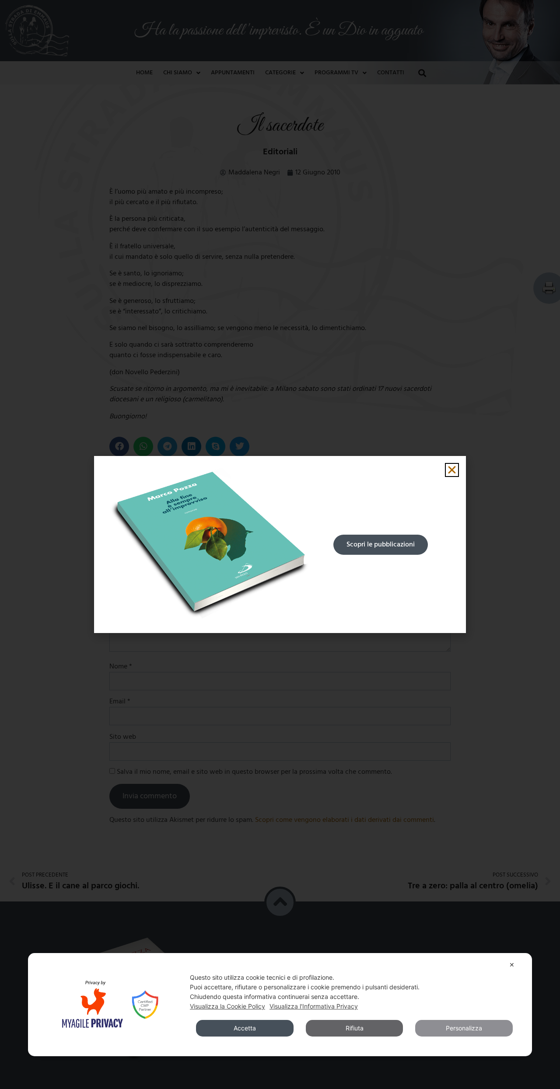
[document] (280, 544)
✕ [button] (511, 964)
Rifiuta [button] (355, 1028)
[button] (452, 470)
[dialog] (280, 1004)
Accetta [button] (245, 1028)
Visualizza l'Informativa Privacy (314, 1006)
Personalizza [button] (464, 1028)
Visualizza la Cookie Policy (227, 1006)
